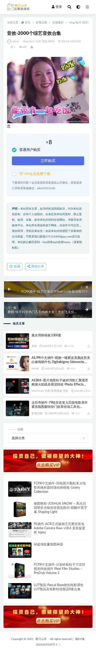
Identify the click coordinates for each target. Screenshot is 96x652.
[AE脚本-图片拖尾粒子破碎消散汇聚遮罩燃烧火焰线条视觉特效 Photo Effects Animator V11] (17, 386)
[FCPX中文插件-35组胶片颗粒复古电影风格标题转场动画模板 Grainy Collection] (19, 489)
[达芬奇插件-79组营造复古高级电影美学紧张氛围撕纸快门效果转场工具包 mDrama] (17, 408)
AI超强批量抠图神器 (48, 544)
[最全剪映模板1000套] (17, 341)
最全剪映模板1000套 (46, 335)
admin (15, 41)
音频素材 (58, 22)
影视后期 (41, 22)
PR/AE (35, 368)
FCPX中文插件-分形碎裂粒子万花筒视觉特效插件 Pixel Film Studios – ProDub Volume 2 (59, 569)
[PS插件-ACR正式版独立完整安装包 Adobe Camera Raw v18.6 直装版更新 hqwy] (19, 530)
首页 (28, 22)
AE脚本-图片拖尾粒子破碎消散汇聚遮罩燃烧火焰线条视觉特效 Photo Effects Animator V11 (59, 384)
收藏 (16, 266)
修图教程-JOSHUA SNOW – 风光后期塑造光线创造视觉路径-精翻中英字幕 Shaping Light (60, 508)
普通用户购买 (29, 150)
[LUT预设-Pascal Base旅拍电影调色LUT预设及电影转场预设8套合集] (19, 591)
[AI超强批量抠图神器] (19, 550)
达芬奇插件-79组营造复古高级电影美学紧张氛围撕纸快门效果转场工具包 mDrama (59, 407)
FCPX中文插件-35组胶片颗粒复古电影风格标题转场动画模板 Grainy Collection (60, 487)
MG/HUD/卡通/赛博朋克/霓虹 (50, 390)
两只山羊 (41, 639)
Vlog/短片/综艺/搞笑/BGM (39, 41)
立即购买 (48, 161)
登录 (58, 7)
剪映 (34, 346)
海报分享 (37, 266)
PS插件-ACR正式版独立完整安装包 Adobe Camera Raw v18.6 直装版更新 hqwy (59, 528)
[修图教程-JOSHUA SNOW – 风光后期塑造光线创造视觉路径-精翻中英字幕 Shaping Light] (19, 509)
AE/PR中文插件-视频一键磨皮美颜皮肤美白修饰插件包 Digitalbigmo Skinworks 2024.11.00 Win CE (60, 362)
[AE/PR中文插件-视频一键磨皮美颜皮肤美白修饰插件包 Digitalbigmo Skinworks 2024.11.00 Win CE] (17, 363)
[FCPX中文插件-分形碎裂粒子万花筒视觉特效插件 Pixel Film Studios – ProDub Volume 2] (19, 570)
